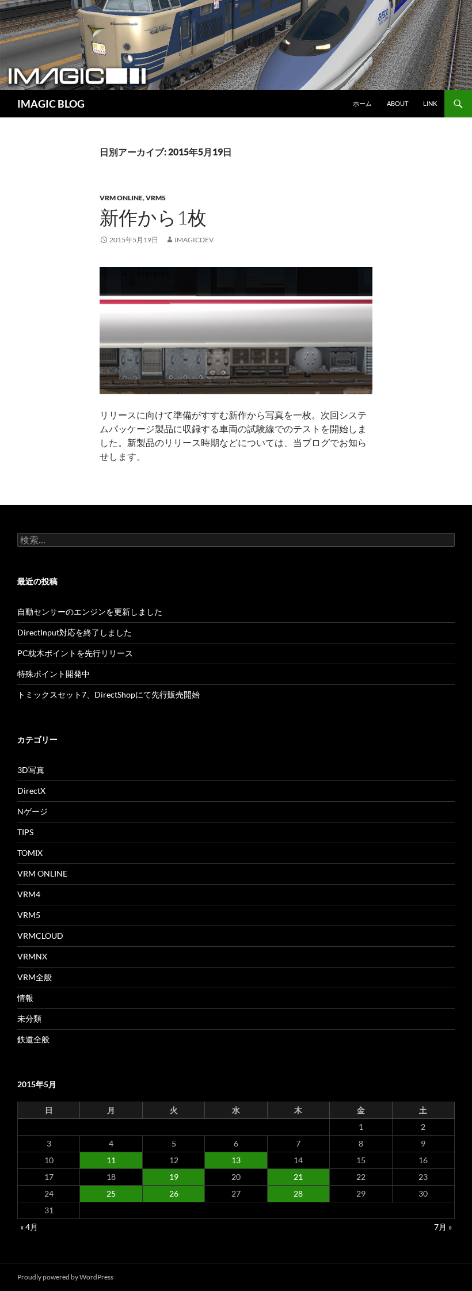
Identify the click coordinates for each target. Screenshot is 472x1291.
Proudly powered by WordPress (65, 1277)
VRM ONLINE (121, 197)
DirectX (31, 790)
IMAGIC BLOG (51, 103)
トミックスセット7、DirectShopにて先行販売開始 (108, 694)
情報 (25, 998)
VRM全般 (34, 977)
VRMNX (32, 956)
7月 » (443, 1227)
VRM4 (28, 894)
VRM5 (156, 197)
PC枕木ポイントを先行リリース (75, 653)
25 (111, 1193)
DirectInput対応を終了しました (74, 632)
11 (111, 1160)
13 (236, 1160)
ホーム (362, 103)
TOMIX (30, 853)
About (397, 103)
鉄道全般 (33, 1039)
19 (173, 1177)
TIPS (25, 832)
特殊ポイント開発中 (53, 674)
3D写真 (30, 770)
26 (173, 1193)
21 (298, 1177)
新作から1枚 (153, 217)
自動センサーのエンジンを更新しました (89, 611)
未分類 (29, 1018)
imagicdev (194, 239)
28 (298, 1193)
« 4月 (29, 1227)
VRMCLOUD (40, 935)
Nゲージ (32, 811)
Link (430, 103)
